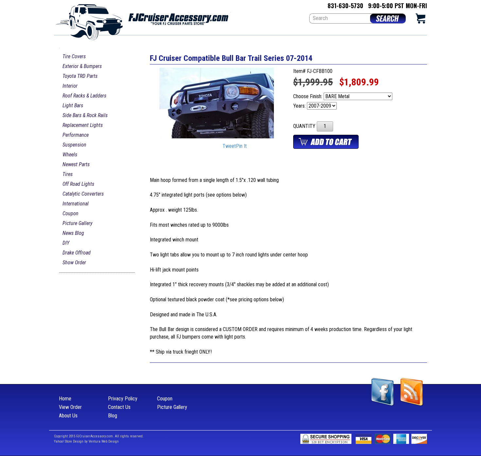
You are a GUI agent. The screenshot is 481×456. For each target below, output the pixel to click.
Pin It (241, 146)
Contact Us (119, 407)
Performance (75, 135)
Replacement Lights (82, 125)
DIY (65, 243)
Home (65, 398)
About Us (68, 415)
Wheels (69, 154)
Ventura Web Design (104, 441)
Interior (70, 86)
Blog (112, 415)
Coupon (70, 213)
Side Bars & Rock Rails (85, 115)
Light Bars (72, 105)
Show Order (74, 262)
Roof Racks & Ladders (84, 96)
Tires (67, 174)
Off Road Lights (78, 184)
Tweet (229, 146)
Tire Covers (74, 56)
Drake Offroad (76, 253)
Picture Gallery (77, 223)
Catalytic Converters (83, 194)
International (75, 204)
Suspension (74, 145)
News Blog (73, 233)
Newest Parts (76, 164)
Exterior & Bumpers (82, 66)
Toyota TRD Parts (80, 76)
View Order (70, 407)
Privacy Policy (122, 398)
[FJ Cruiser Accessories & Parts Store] (142, 20)
